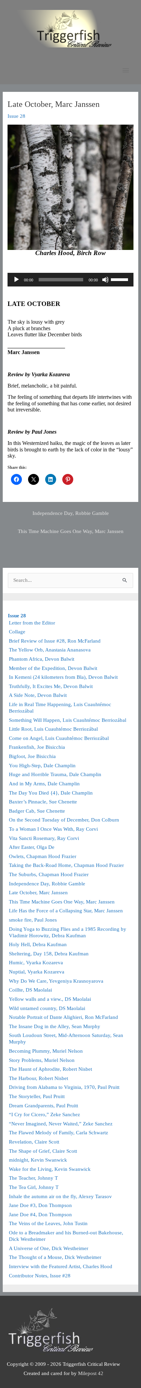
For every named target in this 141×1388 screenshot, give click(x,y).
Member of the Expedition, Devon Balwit (53, 668)
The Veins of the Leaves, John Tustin (48, 1223)
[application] (70, 279)
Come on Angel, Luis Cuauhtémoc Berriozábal (59, 738)
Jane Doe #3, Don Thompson (40, 1205)
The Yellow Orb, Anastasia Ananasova (50, 650)
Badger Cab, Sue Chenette (37, 811)
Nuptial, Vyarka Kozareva (36, 972)
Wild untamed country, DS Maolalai (47, 1008)
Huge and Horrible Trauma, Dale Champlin (55, 774)
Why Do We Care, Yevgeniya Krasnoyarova (56, 981)
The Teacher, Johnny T (33, 1178)
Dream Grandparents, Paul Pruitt (43, 1105)
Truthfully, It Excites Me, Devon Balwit (51, 686)
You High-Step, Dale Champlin (42, 765)
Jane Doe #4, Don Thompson (40, 1214)
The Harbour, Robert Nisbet (38, 1078)
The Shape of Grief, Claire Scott (43, 1151)
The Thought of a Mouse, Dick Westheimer (55, 1257)
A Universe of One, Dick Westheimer (48, 1248)
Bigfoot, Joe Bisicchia (32, 756)
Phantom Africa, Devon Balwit (41, 659)
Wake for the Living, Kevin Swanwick (50, 1169)
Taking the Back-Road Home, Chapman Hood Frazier (66, 865)
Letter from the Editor (32, 623)
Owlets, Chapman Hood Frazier (42, 856)
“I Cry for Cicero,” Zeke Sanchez (44, 1114)
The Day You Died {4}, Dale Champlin (51, 793)
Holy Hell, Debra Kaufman (38, 944)
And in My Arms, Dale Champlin (44, 783)
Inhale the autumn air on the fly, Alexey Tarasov (60, 1196)
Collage (17, 631)
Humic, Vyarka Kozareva (36, 962)
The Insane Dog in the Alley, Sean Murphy (54, 1026)
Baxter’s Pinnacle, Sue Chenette (43, 801)
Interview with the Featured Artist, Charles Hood (60, 1266)
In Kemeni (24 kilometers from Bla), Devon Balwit (63, 677)
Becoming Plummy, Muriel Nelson (46, 1051)
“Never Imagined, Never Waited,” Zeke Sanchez (61, 1123)
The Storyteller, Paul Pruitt (37, 1096)
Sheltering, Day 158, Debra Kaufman (49, 953)
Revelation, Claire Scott (34, 1142)
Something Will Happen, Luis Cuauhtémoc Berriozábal (67, 720)
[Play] (16, 279)
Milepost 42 (90, 1373)
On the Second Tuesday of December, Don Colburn (64, 820)
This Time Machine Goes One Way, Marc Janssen (71, 531)
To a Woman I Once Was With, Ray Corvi (53, 829)
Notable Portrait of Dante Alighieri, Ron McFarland (63, 1017)
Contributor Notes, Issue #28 (39, 1275)
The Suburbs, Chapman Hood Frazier (49, 874)
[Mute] (105, 279)
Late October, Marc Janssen (38, 892)
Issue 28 (16, 116)
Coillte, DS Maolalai (30, 990)
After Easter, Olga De (31, 847)
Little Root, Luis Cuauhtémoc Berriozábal (53, 729)
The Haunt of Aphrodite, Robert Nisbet (50, 1069)
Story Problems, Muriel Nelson (42, 1060)
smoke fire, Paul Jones (33, 920)
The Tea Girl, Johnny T (34, 1187)
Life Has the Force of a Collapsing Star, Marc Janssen (66, 910)
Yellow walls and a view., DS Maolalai (50, 999)
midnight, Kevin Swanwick (38, 1160)
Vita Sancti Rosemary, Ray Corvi (44, 838)
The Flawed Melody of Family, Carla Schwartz (58, 1132)
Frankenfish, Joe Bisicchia (37, 747)
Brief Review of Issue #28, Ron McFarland (55, 641)
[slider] (120, 279)
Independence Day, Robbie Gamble (71, 513)
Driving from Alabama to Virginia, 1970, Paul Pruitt (64, 1087)
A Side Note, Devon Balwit (38, 695)
